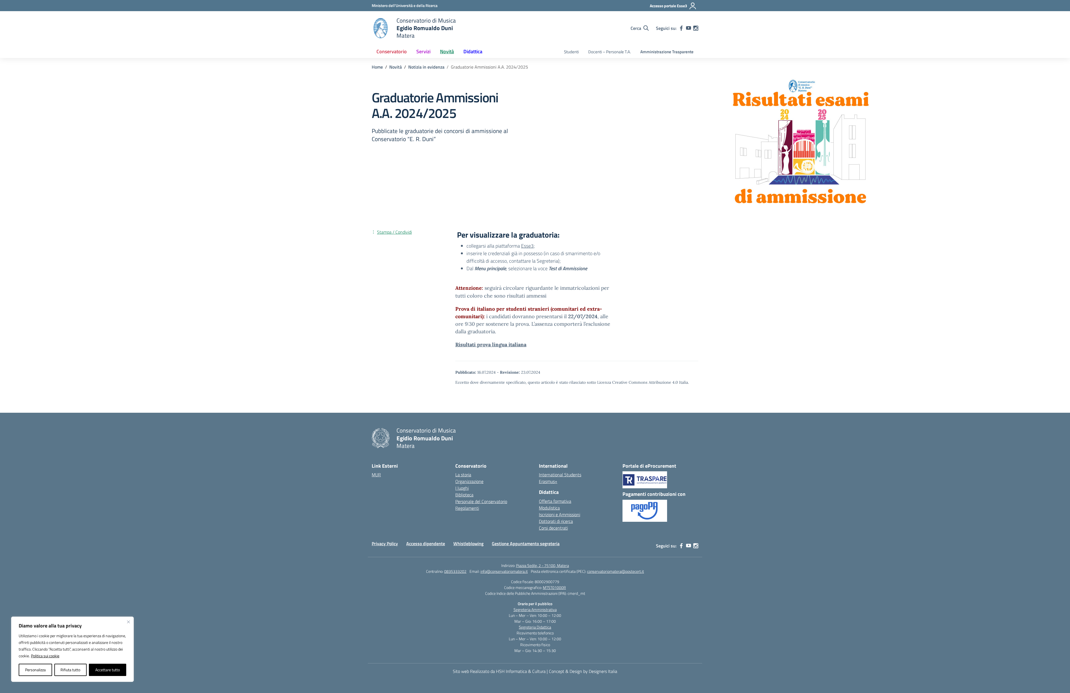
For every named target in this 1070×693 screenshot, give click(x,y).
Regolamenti (467, 508)
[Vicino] (128, 621)
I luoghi (462, 488)
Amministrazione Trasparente (667, 52)
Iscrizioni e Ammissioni (559, 514)
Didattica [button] (472, 51)
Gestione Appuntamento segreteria (526, 543)
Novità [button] (447, 51)
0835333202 (455, 571)
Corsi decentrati (553, 528)
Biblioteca (464, 494)
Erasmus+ (548, 481)
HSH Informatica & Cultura (521, 671)
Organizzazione (469, 481)
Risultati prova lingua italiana (490, 344)
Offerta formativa (555, 501)
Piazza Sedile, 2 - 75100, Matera (542, 565)
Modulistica (549, 507)
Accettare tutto (107, 670)
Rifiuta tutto (70, 670)
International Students (560, 474)
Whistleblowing (468, 543)
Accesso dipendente (425, 543)
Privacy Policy (385, 543)
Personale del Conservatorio (481, 501)
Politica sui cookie (45, 656)
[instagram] (695, 28)
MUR (376, 474)
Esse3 (527, 246)
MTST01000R (554, 587)
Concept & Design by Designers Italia (583, 671)
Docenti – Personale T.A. (609, 52)
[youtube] (688, 28)
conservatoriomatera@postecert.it (615, 571)
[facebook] (681, 28)
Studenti (571, 52)
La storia (463, 474)
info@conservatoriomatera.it (504, 571)
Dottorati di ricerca (556, 521)
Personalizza (35, 670)
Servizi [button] (423, 51)
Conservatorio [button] (391, 51)
